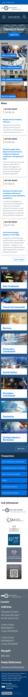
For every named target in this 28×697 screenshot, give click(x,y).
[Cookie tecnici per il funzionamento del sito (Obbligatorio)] (3, 687)
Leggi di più (14, 34)
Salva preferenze (7, 693)
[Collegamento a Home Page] (14, 8)
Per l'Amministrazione (12, 79)
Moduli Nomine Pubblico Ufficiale (12, 120)
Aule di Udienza (8, 96)
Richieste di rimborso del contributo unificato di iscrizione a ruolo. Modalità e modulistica (14, 194)
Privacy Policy (17, 693)
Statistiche (8, 416)
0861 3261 (5, 655)
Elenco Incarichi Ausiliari (11, 474)
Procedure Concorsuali (9, 394)
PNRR (4, 480)
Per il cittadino (9, 55)
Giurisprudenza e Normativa (11, 439)
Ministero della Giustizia (8, 2)
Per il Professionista (11, 67)
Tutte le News (19, 259)
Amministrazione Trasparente (13, 461)
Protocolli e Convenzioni (9, 350)
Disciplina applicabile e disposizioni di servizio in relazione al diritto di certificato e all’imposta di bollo (13, 154)
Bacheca (7, 328)
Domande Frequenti (9, 486)
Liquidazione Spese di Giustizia (13, 468)
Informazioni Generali (10, 492)
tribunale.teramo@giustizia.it (12, 666)
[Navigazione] (4, 17)
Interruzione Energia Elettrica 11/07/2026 (11, 233)
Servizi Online (10, 372)
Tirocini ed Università (14, 307)
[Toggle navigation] (2, 21)
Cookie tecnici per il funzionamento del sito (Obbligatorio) (12, 687)
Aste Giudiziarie (11, 286)
